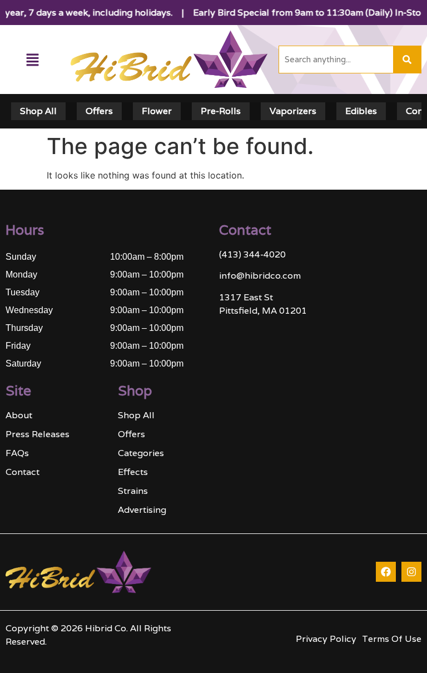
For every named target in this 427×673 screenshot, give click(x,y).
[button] (32, 59)
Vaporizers (293, 111)
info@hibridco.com (260, 275)
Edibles (361, 111)
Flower (157, 111)
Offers (99, 111)
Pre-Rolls (221, 111)
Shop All (38, 111)
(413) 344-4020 (252, 254)
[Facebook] (386, 572)
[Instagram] (411, 572)
